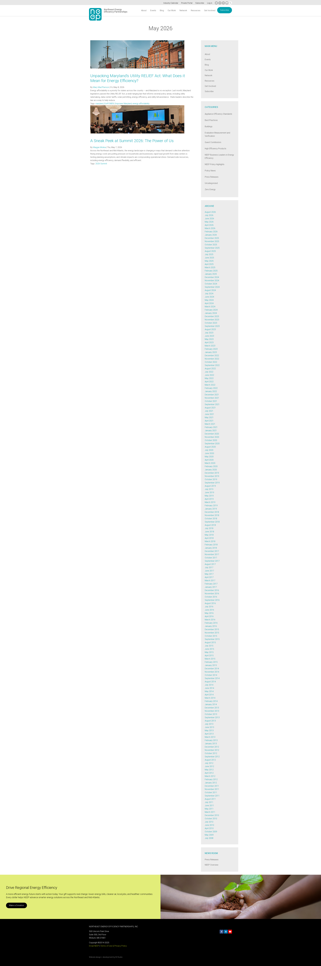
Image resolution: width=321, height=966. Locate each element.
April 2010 (209, 828)
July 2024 (209, 293)
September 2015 (212, 639)
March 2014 (210, 698)
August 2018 (210, 525)
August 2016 (210, 603)
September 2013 (212, 717)
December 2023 (212, 316)
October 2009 (211, 831)
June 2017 (209, 571)
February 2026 (211, 231)
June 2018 (209, 531)
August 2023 (210, 329)
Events (153, 10)
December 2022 (212, 355)
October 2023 (211, 323)
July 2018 (209, 528)
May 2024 (209, 300)
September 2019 (212, 482)
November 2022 (212, 359)
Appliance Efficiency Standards (218, 114)
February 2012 (211, 779)
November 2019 (212, 476)
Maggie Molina (99, 147)
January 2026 (211, 235)
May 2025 (209, 261)
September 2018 (212, 522)
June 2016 (209, 610)
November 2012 (212, 750)
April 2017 (209, 577)
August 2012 (210, 760)
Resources (195, 10)
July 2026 (209, 215)
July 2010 (209, 822)
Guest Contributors (213, 142)
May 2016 (209, 613)
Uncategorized (211, 183)
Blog (162, 10)
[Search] (230, 3)
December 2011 (212, 786)
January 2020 (211, 469)
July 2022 (209, 372)
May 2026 (209, 222)
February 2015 (211, 662)
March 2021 (210, 424)
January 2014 (211, 704)
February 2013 (211, 740)
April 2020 (209, 460)
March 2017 (210, 580)
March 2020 (210, 463)
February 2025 (211, 271)
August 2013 (210, 721)
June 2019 (209, 492)
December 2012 (212, 747)
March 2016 (210, 619)
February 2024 (211, 310)
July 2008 (209, 838)
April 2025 (209, 264)
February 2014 (211, 701)
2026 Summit (101, 163)
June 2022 (209, 375)
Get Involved (209, 10)
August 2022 (210, 368)
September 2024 (212, 287)
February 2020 (211, 466)
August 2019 (210, 486)
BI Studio (119, 957)
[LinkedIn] (223, 3)
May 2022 (209, 378)
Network (183, 10)
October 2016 (211, 597)
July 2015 (209, 646)
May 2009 (209, 835)
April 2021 (209, 421)
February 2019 (211, 505)
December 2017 (212, 551)
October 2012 (211, 753)
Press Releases (211, 177)
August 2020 (210, 447)
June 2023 (209, 336)
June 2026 (209, 218)
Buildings (208, 126)
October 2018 (211, 518)
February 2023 (211, 349)
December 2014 (212, 668)
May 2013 (209, 730)
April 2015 (209, 655)
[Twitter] (216, 3)
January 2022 (211, 391)
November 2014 (212, 672)
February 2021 (211, 427)
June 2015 (209, 649)
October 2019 (211, 479)
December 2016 (212, 590)
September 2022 (212, 365)
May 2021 (209, 417)
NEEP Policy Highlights (214, 164)
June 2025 (209, 257)
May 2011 (209, 809)
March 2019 (210, 502)
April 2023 (209, 342)
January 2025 (211, 274)
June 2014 (209, 688)
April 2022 (209, 381)
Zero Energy (210, 189)
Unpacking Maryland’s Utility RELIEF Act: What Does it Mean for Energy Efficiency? (137, 78)
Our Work (172, 10)
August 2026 (210, 212)
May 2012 (209, 769)
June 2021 (209, 414)
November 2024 (212, 280)
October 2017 (211, 557)
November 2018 (212, 515)
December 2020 (212, 434)
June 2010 (209, 825)
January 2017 (211, 587)
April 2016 (209, 616)
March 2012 (210, 776)
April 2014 (209, 694)
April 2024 (209, 303)
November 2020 (212, 437)
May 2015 (209, 652)
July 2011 (209, 802)
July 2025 (209, 254)
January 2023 (211, 352)
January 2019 (211, 509)
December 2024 (212, 277)
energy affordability (141, 103)
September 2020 (212, 443)
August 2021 (210, 407)
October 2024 (211, 284)
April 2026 (209, 225)
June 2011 (209, 805)
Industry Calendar (171, 3)
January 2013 (211, 743)
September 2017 (212, 561)
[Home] (95, 14)
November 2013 (212, 711)
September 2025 (212, 248)
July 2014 (209, 685)
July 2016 (209, 606)
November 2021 (212, 398)
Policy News (210, 170)
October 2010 (211, 818)
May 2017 (209, 574)
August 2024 (210, 290)
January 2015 (211, 665)
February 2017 (211, 584)
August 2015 (210, 642)
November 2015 (212, 632)
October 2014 (211, 675)
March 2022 (210, 385)
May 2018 (209, 535)
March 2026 (210, 228)
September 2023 (212, 326)
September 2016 (212, 600)
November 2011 (212, 789)
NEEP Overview (211, 865)
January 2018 (211, 548)
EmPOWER (109, 103)
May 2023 (209, 339)
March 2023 (210, 346)
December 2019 (212, 473)
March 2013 (210, 737)
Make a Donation (16, 905)
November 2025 (212, 241)
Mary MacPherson (101, 87)
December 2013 (212, 708)
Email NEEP (94, 946)
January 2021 (211, 430)
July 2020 (209, 450)
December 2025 (212, 238)
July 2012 (209, 763)
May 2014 (209, 691)
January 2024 (211, 313)
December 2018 (212, 512)
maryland (99, 103)
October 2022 (211, 362)
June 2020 (209, 453)
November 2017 (212, 554)
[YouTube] (226, 3)
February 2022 (211, 388)
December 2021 (212, 394)
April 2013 (209, 734)
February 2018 (211, 544)
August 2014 (210, 681)
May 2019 (209, 496)
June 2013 (209, 727)
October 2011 (211, 792)
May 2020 (209, 456)
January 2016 (211, 626)
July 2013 (209, 724)
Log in (209, 3)
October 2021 (211, 401)
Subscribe (199, 3)
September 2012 (212, 756)
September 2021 (212, 404)
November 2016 (212, 593)
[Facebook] (219, 3)
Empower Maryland (123, 103)
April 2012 (209, 773)
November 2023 (212, 319)
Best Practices (211, 120)
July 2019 (209, 489)
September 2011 (212, 796)
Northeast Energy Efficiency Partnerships (115, 10)
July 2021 (209, 411)
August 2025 (210, 251)
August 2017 (210, 564)
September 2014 (212, 678)
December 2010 (212, 815)
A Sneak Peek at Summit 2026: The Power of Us (132, 140)
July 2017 (209, 567)
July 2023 (209, 332)
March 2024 (210, 306)
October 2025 (211, 244)
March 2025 (210, 267)
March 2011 (210, 812)
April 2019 (209, 499)
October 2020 (211, 440)
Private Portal (186, 3)
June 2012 (209, 766)
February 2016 (211, 623)
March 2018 (210, 541)
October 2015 (211, 636)
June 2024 (209, 297)
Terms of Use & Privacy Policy (113, 946)
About (143, 10)
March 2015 (210, 659)
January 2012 (211, 783)
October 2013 (211, 714)
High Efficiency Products (215, 148)
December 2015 (212, 629)
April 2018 (209, 538)
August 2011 (210, 799)
